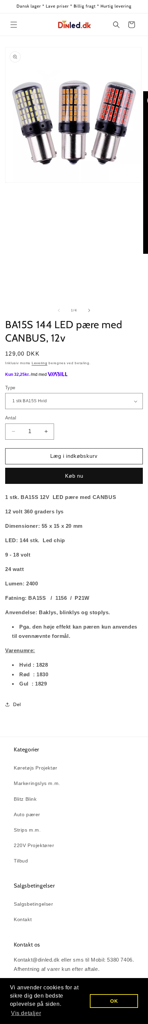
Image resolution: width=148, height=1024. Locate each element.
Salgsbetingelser (33, 904)
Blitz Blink (25, 799)
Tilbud (21, 861)
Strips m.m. (27, 830)
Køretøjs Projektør (35, 768)
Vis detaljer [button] (26, 1013)
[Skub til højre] (89, 310)
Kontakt (23, 919)
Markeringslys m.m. (37, 783)
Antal (10, 417)
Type (10, 387)
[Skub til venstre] (58, 310)
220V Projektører (34, 845)
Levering (39, 363)
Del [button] (17, 704)
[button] (13, 24)
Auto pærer (27, 814)
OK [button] (114, 1001)
